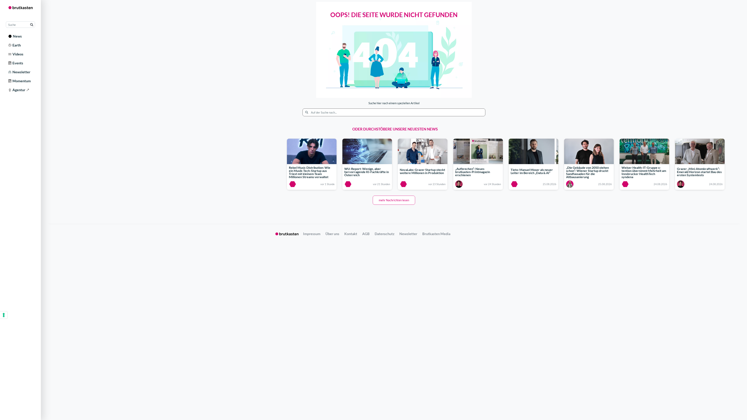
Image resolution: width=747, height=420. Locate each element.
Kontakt (350, 234)
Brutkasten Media (436, 234)
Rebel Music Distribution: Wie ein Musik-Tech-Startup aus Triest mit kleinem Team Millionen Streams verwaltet (309, 172)
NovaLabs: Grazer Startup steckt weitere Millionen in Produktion (422, 171)
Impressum (311, 234)
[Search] (31, 25)
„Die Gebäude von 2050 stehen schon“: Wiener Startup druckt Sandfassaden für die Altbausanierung (587, 172)
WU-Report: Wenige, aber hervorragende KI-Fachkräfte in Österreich (366, 172)
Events (17, 63)
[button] (394, 200)
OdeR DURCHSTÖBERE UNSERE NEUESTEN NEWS (395, 129)
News (17, 36)
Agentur (18, 90)
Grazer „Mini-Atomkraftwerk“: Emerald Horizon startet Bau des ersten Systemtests (699, 172)
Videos (17, 54)
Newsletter (20, 72)
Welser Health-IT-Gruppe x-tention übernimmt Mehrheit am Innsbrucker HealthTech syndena (644, 172)
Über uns (332, 234)
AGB (366, 234)
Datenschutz (384, 234)
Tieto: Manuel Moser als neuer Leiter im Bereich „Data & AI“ (532, 171)
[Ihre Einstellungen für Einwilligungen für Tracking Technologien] (3, 315)
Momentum (21, 81)
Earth (16, 45)
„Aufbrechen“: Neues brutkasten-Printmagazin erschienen (472, 172)
